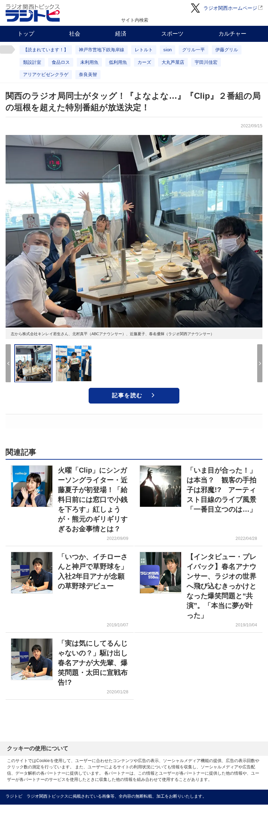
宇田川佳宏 (206, 62)
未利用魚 (89, 62)
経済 (120, 34)
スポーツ (172, 34)
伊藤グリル (226, 49)
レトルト (144, 49)
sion (167, 49)
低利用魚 (118, 62)
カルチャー (232, 34)
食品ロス (61, 62)
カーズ (144, 62)
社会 (74, 34)
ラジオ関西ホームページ (230, 8)
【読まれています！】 (45, 49)
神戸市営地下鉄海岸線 (101, 49)
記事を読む (127, 395)
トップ (25, 34)
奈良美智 (88, 74)
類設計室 (32, 62)
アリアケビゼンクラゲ (45, 74)
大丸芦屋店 (173, 62)
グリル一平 (193, 49)
